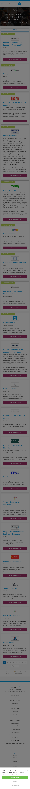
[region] (15, 778)
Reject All (15, 781)
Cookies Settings (15, 785)
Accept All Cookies (15, 777)
